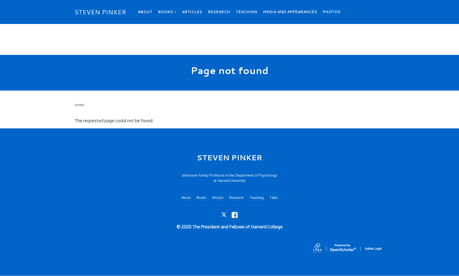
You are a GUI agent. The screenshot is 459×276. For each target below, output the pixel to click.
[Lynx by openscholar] (321, 248)
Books (166, 11)
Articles (192, 11)
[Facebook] (234, 215)
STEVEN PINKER (100, 12)
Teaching (246, 11)
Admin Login (373, 248)
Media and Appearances (290, 11)
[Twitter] (224, 215)
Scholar (342, 248)
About (145, 11)
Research (219, 11)
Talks (273, 198)
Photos (331, 11)
